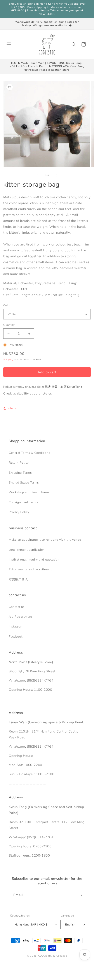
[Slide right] (56, 175)
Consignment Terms (23, 502)
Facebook (16, 636)
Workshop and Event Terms (29, 492)
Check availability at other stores (27, 393)
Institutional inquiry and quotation (34, 559)
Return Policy (19, 463)
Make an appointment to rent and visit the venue (45, 540)
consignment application (27, 550)
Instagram (16, 626)
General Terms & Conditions (29, 453)
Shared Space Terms (24, 482)
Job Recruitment (20, 617)
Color (6, 305)
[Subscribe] (80, 895)
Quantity (9, 325)
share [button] (12, 408)
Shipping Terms (20, 473)
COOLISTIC (45, 955)
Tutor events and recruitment (30, 569)
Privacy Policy (19, 512)
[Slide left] (37, 175)
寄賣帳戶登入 (18, 579)
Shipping (8, 359)
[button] (9, 44)
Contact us (17, 607)
